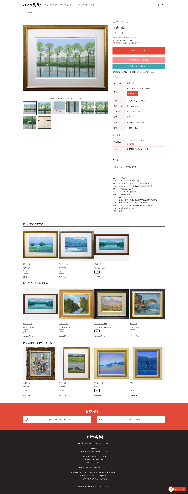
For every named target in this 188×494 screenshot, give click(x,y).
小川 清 (133, 324)
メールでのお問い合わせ (131, 419)
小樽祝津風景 (134, 327)
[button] (92, 5)
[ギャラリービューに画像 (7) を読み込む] (30, 122)
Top (24, 13)
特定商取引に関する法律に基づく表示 (93, 443)
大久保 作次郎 (100, 324)
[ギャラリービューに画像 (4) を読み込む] (73, 108)
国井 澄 (62, 383)
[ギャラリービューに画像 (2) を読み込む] (44, 108)
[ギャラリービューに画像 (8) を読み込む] (44, 122)
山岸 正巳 (63, 324)
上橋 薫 (26, 383)
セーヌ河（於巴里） (65, 327)
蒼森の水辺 (62, 268)
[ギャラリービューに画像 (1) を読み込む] (30, 108)
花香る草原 (27, 268)
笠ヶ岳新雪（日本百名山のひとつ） (106, 327)
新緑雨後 (26, 387)
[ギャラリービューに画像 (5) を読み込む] (87, 108)
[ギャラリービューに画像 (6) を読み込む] (101, 108)
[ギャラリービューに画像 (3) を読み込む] (58, 108)
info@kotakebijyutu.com (101, 467)
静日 (95, 387)
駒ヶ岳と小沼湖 (99, 268)
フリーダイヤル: (57, 419)
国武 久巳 (120, 22)
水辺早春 (62, 387)
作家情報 (131, 93)
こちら (138, 72)
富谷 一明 (98, 383)
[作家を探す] (177, 489)
